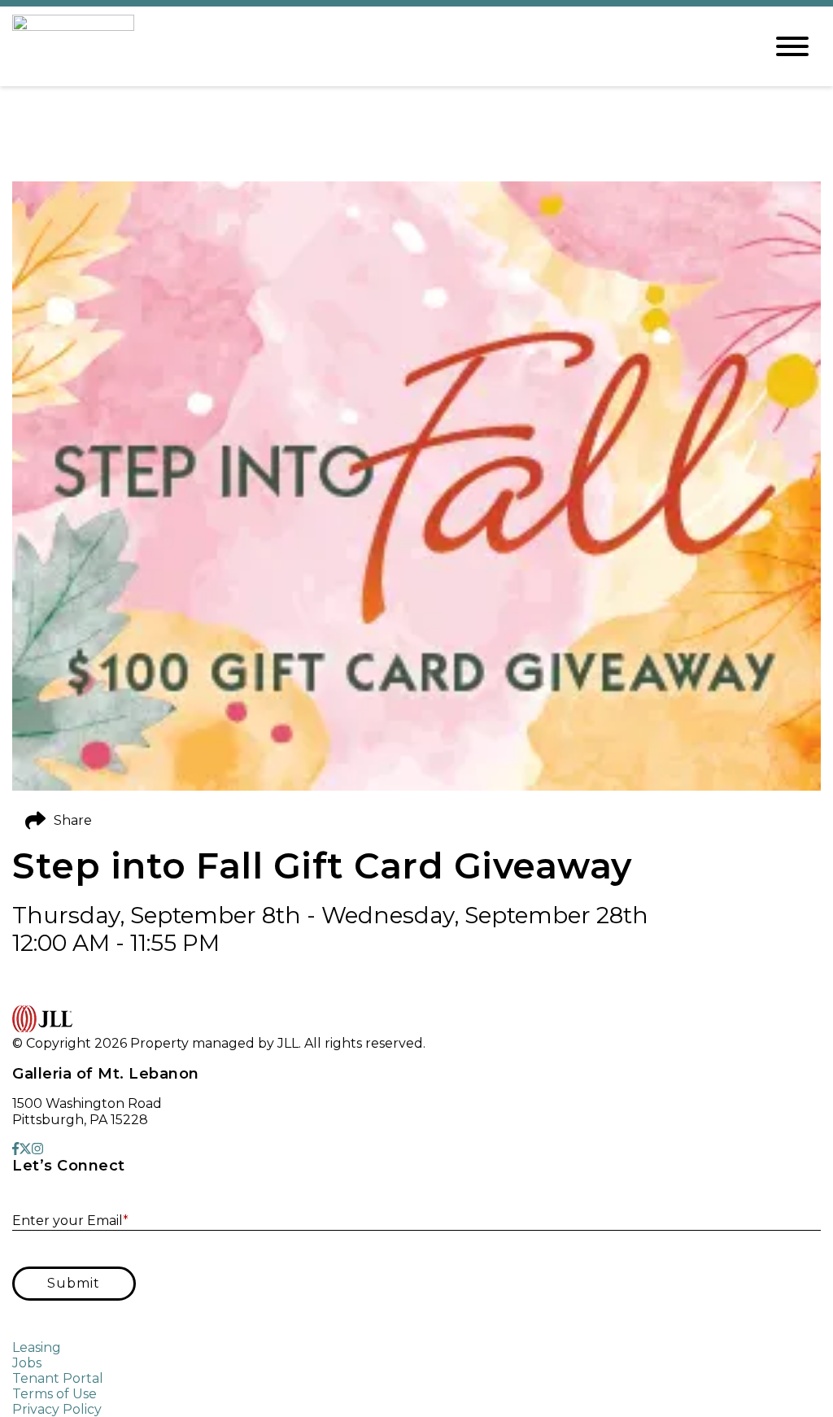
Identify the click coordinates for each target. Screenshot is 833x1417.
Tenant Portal (57, 1378)
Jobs (26, 1363)
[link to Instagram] (37, 1149)
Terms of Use (54, 1394)
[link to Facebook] (15, 1149)
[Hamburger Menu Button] (792, 46)
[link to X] (25, 1149)
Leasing (36, 1347)
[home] (375, 46)
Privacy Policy (57, 1409)
